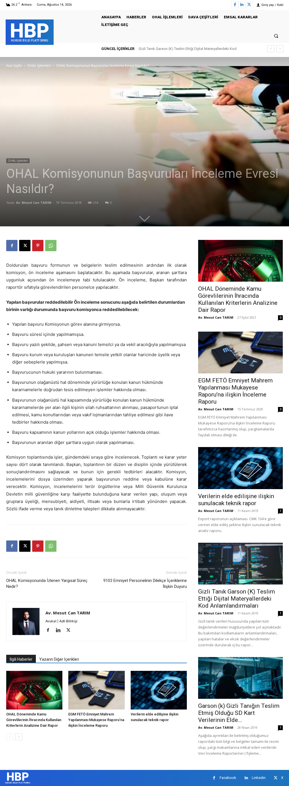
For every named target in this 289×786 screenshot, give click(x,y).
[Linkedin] (242, 4)
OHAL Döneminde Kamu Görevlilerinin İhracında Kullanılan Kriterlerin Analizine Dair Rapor (33, 720)
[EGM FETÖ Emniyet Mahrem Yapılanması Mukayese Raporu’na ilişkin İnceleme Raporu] (96, 690)
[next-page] (18, 736)
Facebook (228, 778)
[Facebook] (234, 4)
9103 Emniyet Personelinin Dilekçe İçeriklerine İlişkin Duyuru (145, 583)
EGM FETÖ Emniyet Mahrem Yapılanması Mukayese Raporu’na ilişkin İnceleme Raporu (96, 720)
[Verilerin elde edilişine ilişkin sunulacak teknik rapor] (159, 690)
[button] (276, 36)
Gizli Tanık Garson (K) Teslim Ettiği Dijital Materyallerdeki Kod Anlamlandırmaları (236, 598)
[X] (249, 4)
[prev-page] (9, 736)
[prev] (270, 48)
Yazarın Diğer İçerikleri (59, 659)
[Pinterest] (37, 245)
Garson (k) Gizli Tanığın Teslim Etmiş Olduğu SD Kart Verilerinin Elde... (238, 712)
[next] (279, 48)
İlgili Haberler (21, 659)
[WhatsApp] (50, 245)
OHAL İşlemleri (39, 65)
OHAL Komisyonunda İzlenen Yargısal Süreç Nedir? (46, 583)
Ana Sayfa (14, 65)
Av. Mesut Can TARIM (33, 202)
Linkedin (259, 778)
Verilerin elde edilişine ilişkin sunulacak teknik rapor (236, 500)
